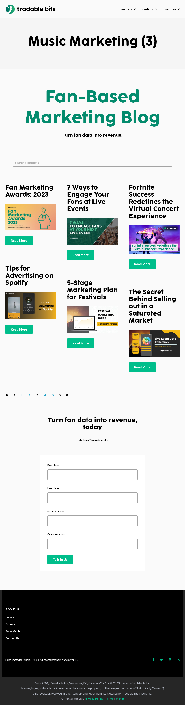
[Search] (18, 170)
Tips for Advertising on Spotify (29, 275)
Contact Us (12, 638)
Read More (19, 241)
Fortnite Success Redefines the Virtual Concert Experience (154, 202)
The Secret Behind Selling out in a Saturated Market (152, 306)
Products (126, 9)
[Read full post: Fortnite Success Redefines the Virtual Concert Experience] (154, 239)
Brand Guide (12, 631)
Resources (169, 9)
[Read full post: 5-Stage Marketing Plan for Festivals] (92, 319)
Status (120, 698)
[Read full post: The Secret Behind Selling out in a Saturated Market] (154, 343)
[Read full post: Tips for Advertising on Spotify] (30, 305)
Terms (109, 698)
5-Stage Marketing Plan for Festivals (92, 290)
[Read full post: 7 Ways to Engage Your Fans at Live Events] (92, 231)
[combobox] (92, 163)
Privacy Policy (93, 698)
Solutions (147, 9)
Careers (10, 624)
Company (11, 616)
